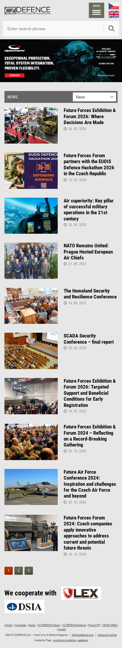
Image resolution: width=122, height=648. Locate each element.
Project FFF (94, 625)
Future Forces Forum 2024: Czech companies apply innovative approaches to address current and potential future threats (88, 533)
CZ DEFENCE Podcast (49, 625)
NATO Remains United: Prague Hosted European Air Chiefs (88, 252)
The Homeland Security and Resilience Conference (90, 294)
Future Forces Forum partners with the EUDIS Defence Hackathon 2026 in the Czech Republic (89, 164)
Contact (62, 629)
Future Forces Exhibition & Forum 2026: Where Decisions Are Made (90, 116)
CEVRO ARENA (110, 625)
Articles (8, 625)
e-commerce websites (64, 640)
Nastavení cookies (107, 635)
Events (32, 625)
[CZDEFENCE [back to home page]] (27, 10)
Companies (20, 625)
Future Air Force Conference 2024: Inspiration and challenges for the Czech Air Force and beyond (90, 484)
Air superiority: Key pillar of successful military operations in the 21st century (89, 210)
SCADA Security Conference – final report (89, 339)
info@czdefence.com (83, 635)
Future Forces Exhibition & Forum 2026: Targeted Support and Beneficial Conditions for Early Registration (90, 393)
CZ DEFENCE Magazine (74, 625)
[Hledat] (111, 28)
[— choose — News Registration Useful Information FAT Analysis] (94, 96)
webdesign (82, 640)
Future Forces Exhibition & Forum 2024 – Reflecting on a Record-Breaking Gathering (90, 436)
